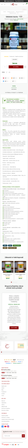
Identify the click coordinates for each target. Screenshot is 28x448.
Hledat (3, 387)
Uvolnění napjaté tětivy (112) (20, 275)
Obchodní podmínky (5, 421)
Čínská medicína (17, 245)
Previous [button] (2, 271)
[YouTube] (5, 427)
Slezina (5, 245)
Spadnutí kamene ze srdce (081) (7, 275)
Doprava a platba (5, 415)
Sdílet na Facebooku (6, 72)
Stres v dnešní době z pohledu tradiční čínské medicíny (14, 299)
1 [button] (11, 282)
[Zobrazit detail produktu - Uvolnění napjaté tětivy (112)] (20, 267)
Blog (2, 389)
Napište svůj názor (19, 56)
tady (21, 102)
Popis (14, 86)
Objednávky (4, 402)
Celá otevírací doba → (6, 381)
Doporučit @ (9, 72)
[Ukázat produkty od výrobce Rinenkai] (7, 346)
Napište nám (4, 386)
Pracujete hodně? (12, 247)
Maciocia (16, 20)
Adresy (3, 404)
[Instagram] (8, 427)
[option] (7, 270)
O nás (3, 395)
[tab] (14, 86)
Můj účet (3, 400)
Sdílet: (3, 72)
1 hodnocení (11, 56)
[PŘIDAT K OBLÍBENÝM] (25, 66)
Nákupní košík (4, 406)
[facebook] (3, 427)
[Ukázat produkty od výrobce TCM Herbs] (21, 346)
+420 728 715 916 (20, 1)
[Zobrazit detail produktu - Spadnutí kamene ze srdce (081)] (8, 267)
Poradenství (4, 391)
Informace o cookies (6, 417)
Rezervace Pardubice (6, 408)
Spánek (5, 247)
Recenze (14, 89)
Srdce (10, 245)
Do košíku (16, 66)
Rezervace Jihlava (5, 410)
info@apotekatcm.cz (10, 1)
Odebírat (23, 435)
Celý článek (14, 327)
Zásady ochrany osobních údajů (8, 419)
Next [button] (26, 271)
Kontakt (3, 393)
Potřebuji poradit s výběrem (14, 92)
